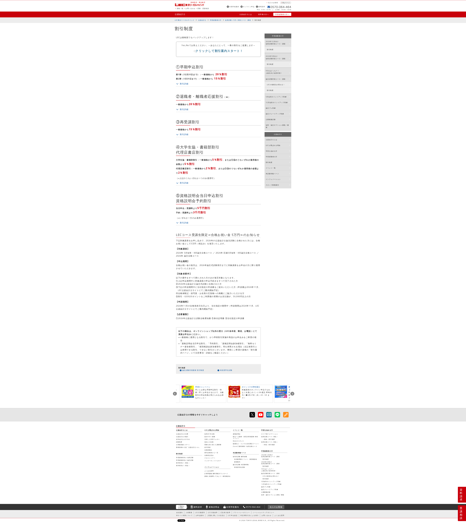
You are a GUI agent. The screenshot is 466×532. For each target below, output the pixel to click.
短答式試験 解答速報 (240, 456)
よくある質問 (209, 471)
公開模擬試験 (271, 119)
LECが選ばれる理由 (273, 145)
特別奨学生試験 (226, 370)
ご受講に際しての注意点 (216, 515)
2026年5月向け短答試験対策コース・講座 (276, 57)
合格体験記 (208, 450)
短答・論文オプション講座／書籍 (277, 126)
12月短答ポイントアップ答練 (277, 102)
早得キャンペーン (202, 387)
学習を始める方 (271, 151)
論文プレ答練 (271, 108)
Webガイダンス (238, 441)
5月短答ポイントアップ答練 (276, 97)
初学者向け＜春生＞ (183, 463)
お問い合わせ (190, 8)
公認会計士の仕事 (182, 434)
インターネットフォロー (212, 461)
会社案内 (179, 512)
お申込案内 (200, 515)
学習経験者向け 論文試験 (184, 460)
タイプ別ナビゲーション (269, 434)
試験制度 (179, 442)
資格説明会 (237, 434)
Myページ (286, 3)
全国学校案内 (234, 7)
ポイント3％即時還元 (251, 387)
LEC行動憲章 (200, 512)
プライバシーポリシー (241, 512)
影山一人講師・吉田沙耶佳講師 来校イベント (245, 437)
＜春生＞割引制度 (269, 439)
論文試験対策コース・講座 (276, 79)
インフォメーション (273, 179)
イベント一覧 (271, 168)
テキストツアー (209, 458)
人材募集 (189, 512)
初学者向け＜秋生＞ (183, 465)
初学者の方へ (263, 14)
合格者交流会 (209, 455)
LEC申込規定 (232, 515)
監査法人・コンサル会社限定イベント (246, 444)
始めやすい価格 (209, 436)
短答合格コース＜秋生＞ (269, 442)
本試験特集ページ (272, 174)
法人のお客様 (273, 3)
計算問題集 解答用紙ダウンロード (216, 473)
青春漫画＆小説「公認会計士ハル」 (188, 447)
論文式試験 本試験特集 (241, 464)
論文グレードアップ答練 (275, 114)
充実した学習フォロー (212, 439)
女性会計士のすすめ (183, 439)
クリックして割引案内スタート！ (219, 51)
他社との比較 (209, 442)
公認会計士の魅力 (182, 436)
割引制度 (270, 49)
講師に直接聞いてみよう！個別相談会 (217, 476)
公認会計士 (180, 14)
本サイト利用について (184, 515)
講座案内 (237, 462)
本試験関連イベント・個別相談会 (245, 459)
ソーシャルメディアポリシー (263, 512)
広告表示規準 (225, 512)
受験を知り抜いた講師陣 (212, 444)
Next (292, 394)
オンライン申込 (248, 7)
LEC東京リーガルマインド (184, 20)
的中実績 (207, 447)
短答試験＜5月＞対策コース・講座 (238, 20)
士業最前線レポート (183, 444)
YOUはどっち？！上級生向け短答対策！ (274, 72)
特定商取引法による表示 (249, 515)
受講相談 (461, 513)
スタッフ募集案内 (272, 185)
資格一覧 (180, 8)
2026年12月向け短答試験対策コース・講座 (276, 42)
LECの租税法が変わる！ (276, 85)
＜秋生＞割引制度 (269, 444)
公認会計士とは (245, 14)
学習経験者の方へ (282, 14)
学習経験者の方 (215, 20)
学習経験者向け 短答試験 (184, 457)
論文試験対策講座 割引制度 (193, 370)
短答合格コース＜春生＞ (269, 436)
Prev (175, 394)
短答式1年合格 (209, 434)
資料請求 (261, 7)
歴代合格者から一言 (211, 453)
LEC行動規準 (213, 512)
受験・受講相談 (203, 8)
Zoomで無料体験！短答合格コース (245, 446)
